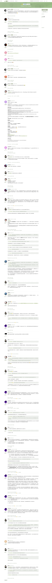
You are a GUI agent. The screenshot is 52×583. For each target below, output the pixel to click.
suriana (10, 199)
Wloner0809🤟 (11, 313)
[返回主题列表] (1, 1)
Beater (10, 166)
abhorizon (10, 21)
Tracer (9, 36)
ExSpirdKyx (10, 341)
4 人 (16, 408)
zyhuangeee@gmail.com (11, 134)
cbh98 (9, 85)
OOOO (9, 70)
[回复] (38, 14)
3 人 (15, 66)
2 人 (18, 398)
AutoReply (10, 173)
